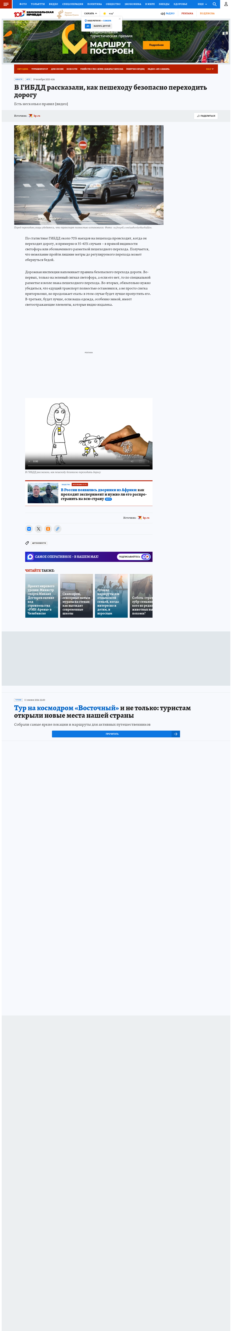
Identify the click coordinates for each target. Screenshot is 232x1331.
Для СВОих (57, 68)
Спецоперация (72, 4)
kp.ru (37, 116)
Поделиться (208, 116)
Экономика (133, 4)
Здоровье (180, 4)
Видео (53, 4)
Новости (72, 68)
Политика (94, 4)
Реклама (187, 13)
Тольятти (38, 4)
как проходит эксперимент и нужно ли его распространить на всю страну (104, 494)
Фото (23, 4)
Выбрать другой (102, 26)
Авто (28, 79)
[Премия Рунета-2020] (66, 13)
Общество (113, 4)
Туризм (18, 700)
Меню (6, 4)
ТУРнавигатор (39, 68)
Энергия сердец (135, 68)
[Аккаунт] (226, 4)
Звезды (164, 4)
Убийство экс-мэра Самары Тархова (101, 68)
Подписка (207, 13)
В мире (150, 4)
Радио (170, 13)
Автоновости (39, 543)
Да (88, 26)
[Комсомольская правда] (33, 13)
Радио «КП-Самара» (159, 68)
